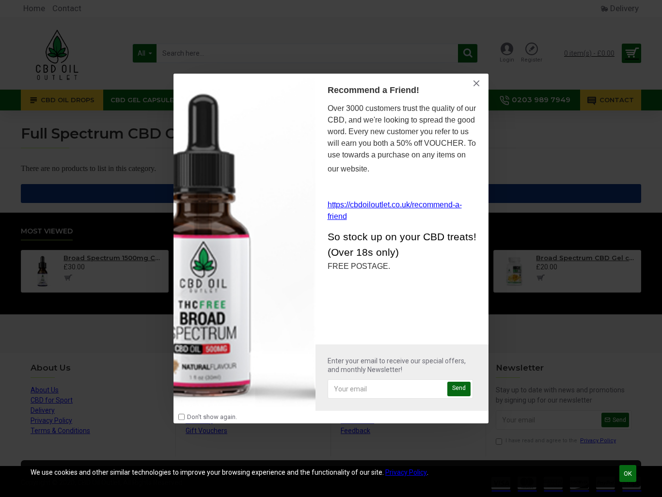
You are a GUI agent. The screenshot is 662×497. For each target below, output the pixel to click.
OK (628, 473)
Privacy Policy (406, 472)
